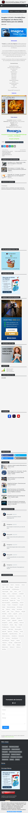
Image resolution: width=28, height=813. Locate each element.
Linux (16, 615)
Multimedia (14, 620)
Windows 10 (12, 647)
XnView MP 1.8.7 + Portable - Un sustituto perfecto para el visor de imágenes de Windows (16, 175)
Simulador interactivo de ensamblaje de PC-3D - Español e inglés (16, 496)
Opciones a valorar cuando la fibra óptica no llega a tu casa (17, 466)
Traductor (18, 640)
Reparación (10, 631)
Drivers (18, 600)
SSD (3, 638)
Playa (16, 624)
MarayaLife (5, 751)
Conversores (19, 595)
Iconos (12, 611)
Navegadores (4, 622)
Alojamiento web (5, 584)
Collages (3, 593)
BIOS (7, 587)
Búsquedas (17, 587)
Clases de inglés (5, 591)
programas (6, 13)
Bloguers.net (5, 759)
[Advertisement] (14, 234)
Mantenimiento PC (5, 618)
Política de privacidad (9, 736)
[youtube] (7, 458)
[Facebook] (9, 418)
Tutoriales (10, 642)
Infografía (23, 611)
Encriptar (4, 604)
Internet (9, 613)
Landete (3, 615)
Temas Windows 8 (5, 640)
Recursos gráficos (18, 629)
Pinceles (11, 624)
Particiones (22, 622)
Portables (16, 142)
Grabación (8, 609)
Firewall (8, 604)
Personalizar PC (5, 624)
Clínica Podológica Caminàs (15, 751)
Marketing (13, 618)
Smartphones (14, 635)
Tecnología (8, 638)
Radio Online (10, 629)
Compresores (14, 593)
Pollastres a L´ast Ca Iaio (16, 757)
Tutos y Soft (9, 514)
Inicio (2, 13)
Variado (9, 644)
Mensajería (19, 618)
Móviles (8, 620)
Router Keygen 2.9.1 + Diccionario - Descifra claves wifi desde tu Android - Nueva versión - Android (17, 472)
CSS (24, 595)
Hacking (13, 609)
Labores (20, 613)
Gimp (3, 609)
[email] (20, 458)
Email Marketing (15, 602)
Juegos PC (15, 613)
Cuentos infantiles (5, 598)
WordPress (4, 649)
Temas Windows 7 (15, 638)
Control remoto (12, 595)
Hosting (3, 611)
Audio (3, 587)
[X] (14, 418)
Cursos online (13, 598)
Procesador (18, 627)
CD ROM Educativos (15, 589)
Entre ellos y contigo (14, 746)
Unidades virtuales (17, 642)
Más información (11, 811)
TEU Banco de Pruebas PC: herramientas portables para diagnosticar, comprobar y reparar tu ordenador (17, 503)
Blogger (11, 587)
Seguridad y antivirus (13, 633)
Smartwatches (21, 635)
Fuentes (3, 607)
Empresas (22, 602)
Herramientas (19, 609)
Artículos (23, 584)
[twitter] (20, 455)
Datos (19, 598)
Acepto (19, 811)
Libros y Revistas (10, 615)
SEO (20, 633)
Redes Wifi (4, 631)
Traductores (4, 642)
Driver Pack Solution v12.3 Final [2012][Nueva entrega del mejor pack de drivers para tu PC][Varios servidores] (16, 490)
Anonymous (9, 524)
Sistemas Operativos (6, 635)
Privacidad (13, 627)
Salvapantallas (5, 633)
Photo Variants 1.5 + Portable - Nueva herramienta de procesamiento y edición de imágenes (17, 169)
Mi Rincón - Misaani (16, 754)
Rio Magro (16, 631)
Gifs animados (19, 607)
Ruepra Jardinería (15, 749)
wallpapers (18, 644)
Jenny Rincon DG (6, 749)
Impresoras (17, 611)
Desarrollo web (5, 600)
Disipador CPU (12, 600)
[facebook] (7, 455)
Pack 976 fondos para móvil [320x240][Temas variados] (16, 478)
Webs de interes (5, 647)
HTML (8, 611)
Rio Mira (21, 631)
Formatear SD (15, 604)
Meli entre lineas (6, 754)
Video (13, 644)
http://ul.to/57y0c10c (14, 138)
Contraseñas (4, 595)
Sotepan (17, 759)
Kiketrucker (3, 24)
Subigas (11, 759)
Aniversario (17, 584)
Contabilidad (21, 593)
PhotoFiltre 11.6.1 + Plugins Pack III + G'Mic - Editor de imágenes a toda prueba (17, 163)
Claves (11, 591)
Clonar (15, 591)
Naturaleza (20, 620)
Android (12, 584)
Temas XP (12, 640)
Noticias (10, 622)
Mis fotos (4, 620)
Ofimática (16, 622)
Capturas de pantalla (6, 589)
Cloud (20, 591)
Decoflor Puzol (6, 757)
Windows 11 (18, 647)
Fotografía (21, 604)
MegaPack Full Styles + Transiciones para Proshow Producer (16, 484)
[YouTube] (18, 418)
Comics (8, 593)
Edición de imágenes (9, 142)
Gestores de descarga (11, 607)
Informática (4, 613)
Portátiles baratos (5, 627)
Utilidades (4, 644)
